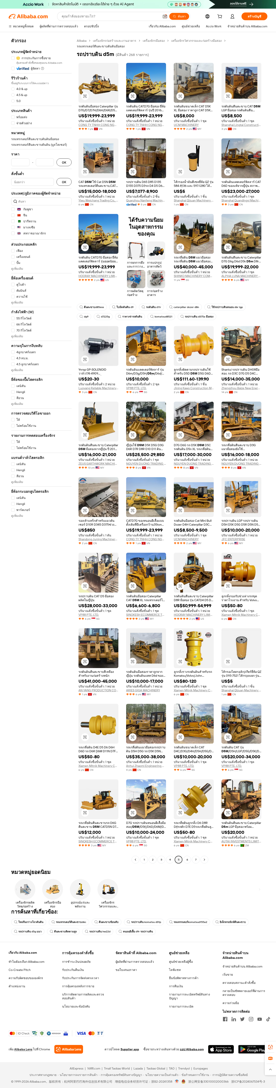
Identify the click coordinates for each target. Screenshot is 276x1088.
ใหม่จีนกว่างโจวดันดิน (30, 922)
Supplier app (130, 1049)
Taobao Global (155, 1068)
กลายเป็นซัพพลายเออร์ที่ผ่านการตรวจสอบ (244, 993)
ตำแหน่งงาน (17, 986)
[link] (270, 1047)
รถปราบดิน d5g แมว (30, 931)
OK (64, 162)
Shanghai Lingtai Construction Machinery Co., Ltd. (241, 125)
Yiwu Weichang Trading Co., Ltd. (98, 200)
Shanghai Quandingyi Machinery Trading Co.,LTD (241, 200)
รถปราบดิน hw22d (99, 931)
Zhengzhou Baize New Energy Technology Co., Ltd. (241, 388)
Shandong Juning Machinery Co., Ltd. (98, 539)
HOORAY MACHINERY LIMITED (98, 276)
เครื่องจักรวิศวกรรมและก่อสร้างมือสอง (196, 40)
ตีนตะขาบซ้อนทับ (109, 922)
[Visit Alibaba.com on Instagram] (251, 1019)
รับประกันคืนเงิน (73, 970)
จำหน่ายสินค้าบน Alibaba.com (242, 966)
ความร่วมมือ (231, 1003)
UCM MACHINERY (186, 125)
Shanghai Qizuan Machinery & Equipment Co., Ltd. (194, 200)
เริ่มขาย (228, 974)
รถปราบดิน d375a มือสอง (199, 316)
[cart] (220, 17)
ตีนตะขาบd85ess (94, 307)
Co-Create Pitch (20, 970)
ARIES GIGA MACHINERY (143, 690)
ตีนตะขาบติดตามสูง (65, 931)
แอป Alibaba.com (192, 1049)
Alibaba (81, 40)
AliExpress (76, 1068)
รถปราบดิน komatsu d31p (146, 922)
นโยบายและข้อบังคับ (76, 1006)
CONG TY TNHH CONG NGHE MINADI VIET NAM (98, 125)
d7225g (105, 316)
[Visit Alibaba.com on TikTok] (268, 1019)
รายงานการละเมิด (181, 1006)
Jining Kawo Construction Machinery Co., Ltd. (194, 388)
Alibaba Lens (23, 1049)
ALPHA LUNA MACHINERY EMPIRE (241, 276)
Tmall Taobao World (117, 1068)
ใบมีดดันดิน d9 (124, 307)
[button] (165, 16)
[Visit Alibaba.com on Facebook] (225, 1019)
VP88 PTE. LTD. (136, 388)
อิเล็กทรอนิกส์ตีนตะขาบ (233, 922)
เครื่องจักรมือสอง (154, 40)
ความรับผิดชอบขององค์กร (26, 978)
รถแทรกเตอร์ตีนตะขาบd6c (71, 922)
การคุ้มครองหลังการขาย (78, 986)
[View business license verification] (177, 1081)
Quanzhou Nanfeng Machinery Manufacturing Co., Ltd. (146, 200)
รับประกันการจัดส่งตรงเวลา (80, 978)
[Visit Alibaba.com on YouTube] (259, 1019)
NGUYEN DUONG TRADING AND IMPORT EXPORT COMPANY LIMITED (146, 463)
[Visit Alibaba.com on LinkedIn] (233, 1019)
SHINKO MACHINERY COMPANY (194, 276)
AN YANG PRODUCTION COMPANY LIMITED (98, 690)
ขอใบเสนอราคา (126, 970)
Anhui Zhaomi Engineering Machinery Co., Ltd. (146, 766)
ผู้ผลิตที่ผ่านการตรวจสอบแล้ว (135, 961)
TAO (171, 1068)
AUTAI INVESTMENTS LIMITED (241, 841)
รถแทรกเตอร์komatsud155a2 (190, 922)
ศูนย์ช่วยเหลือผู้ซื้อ (181, 961)
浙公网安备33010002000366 (208, 1081)
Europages (200, 1068)
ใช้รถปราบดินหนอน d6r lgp (227, 307)
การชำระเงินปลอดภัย (76, 961)
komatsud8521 (163, 316)
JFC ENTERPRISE (233, 539)
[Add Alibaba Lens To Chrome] (68, 1049)
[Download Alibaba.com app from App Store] (221, 1049)
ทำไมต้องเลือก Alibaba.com (26, 961)
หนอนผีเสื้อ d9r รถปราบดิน (138, 931)
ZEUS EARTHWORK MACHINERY (98, 463)
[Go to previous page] (135, 860)
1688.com (93, 1068)
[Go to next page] (204, 860)
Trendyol (184, 1068)
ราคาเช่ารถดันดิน (132, 316)
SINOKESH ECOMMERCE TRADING (146, 614)
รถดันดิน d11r (153, 307)
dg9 (86, 316)
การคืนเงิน (176, 986)
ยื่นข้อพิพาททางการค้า (183, 978)
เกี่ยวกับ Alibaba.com (23, 952)
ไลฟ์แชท (175, 970)
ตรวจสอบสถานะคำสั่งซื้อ (239, 982)
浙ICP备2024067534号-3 (248, 1081)
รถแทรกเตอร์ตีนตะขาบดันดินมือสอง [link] (101, 46)
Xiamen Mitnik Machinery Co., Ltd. (241, 614)
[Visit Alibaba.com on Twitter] (242, 1019)
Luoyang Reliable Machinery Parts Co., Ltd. (98, 388)
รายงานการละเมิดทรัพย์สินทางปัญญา (189, 996)
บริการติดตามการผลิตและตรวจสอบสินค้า (83, 996)
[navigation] (41, 450)
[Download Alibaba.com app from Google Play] (252, 1049)
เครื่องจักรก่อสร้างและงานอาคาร (114, 40)
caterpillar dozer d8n (186, 307)
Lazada (138, 1068)
